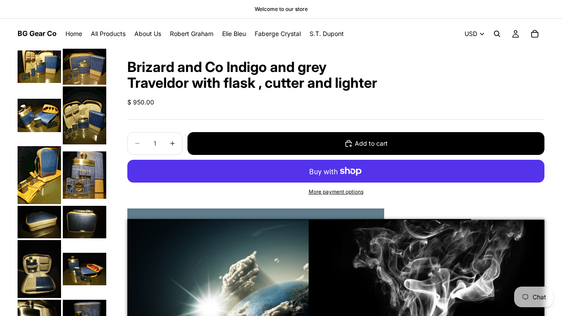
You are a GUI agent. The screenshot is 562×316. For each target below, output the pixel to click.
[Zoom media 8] (84, 222)
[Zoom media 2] (84, 67)
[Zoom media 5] (39, 175)
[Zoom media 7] (39, 222)
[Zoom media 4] (84, 115)
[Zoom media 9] (39, 269)
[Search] (497, 33)
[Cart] (534, 33)
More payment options (336, 192)
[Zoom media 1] (39, 67)
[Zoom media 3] (39, 115)
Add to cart (371, 143)
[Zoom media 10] (84, 269)
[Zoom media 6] (84, 175)
